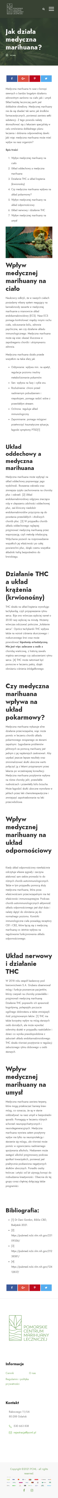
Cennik (10, 1373)
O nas (32, 1373)
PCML (13, 55)
